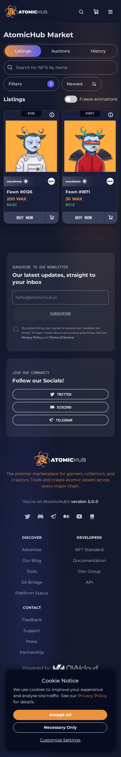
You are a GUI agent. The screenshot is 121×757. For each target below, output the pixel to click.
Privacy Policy (32, 337)
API (89, 582)
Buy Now (24, 217)
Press (31, 641)
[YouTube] (79, 516)
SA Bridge (31, 582)
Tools (31, 571)
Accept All (60, 714)
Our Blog (31, 560)
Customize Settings (60, 740)
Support (31, 630)
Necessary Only (60, 727)
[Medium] (66, 516)
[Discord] (40, 516)
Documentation (89, 560)
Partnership (32, 652)
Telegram (64, 420)
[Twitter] (27, 516)
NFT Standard (89, 549)
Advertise (31, 549)
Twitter (64, 394)
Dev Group (89, 571)
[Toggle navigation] (110, 12)
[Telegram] (53, 516)
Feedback (32, 619)
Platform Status (31, 593)
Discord (64, 407)
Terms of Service (62, 337)
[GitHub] (92, 516)
